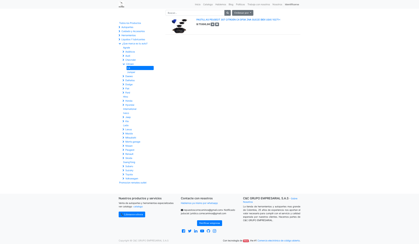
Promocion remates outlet (132, 182)
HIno (125, 96)
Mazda (129, 133)
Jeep (128, 117)
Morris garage (132, 141)
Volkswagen (131, 178)
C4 (128, 68)
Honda (128, 100)
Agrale (126, 47)
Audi (127, 55)
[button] (242, 13)
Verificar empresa (209, 223)
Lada (125, 125)
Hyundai (129, 104)
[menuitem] (198, 4)
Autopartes (127, 27)
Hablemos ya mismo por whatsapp (199, 203)
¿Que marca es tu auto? (134, 43)
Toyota (129, 174)
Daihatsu (130, 80)
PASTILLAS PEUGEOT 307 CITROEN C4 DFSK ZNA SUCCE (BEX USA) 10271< (238, 19)
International (129, 109)
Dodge (129, 84)
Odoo (246, 241)
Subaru (129, 166)
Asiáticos (130, 51)
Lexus (128, 129)
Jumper (131, 72)
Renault (129, 154)
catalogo (138, 206)
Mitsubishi (130, 137)
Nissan (129, 145)
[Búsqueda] (227, 13)
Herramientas (128, 35)
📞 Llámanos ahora (132, 214)
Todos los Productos (130, 23)
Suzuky (129, 170)
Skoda (128, 158)
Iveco (126, 113)
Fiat (127, 88)
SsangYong (129, 162)
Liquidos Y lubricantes (133, 39)
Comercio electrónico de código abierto (278, 240)
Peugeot (129, 149)
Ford (127, 92)
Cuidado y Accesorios (133, 31)
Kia (127, 121)
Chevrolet (130, 59)
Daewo (129, 76)
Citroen (130, 64)
